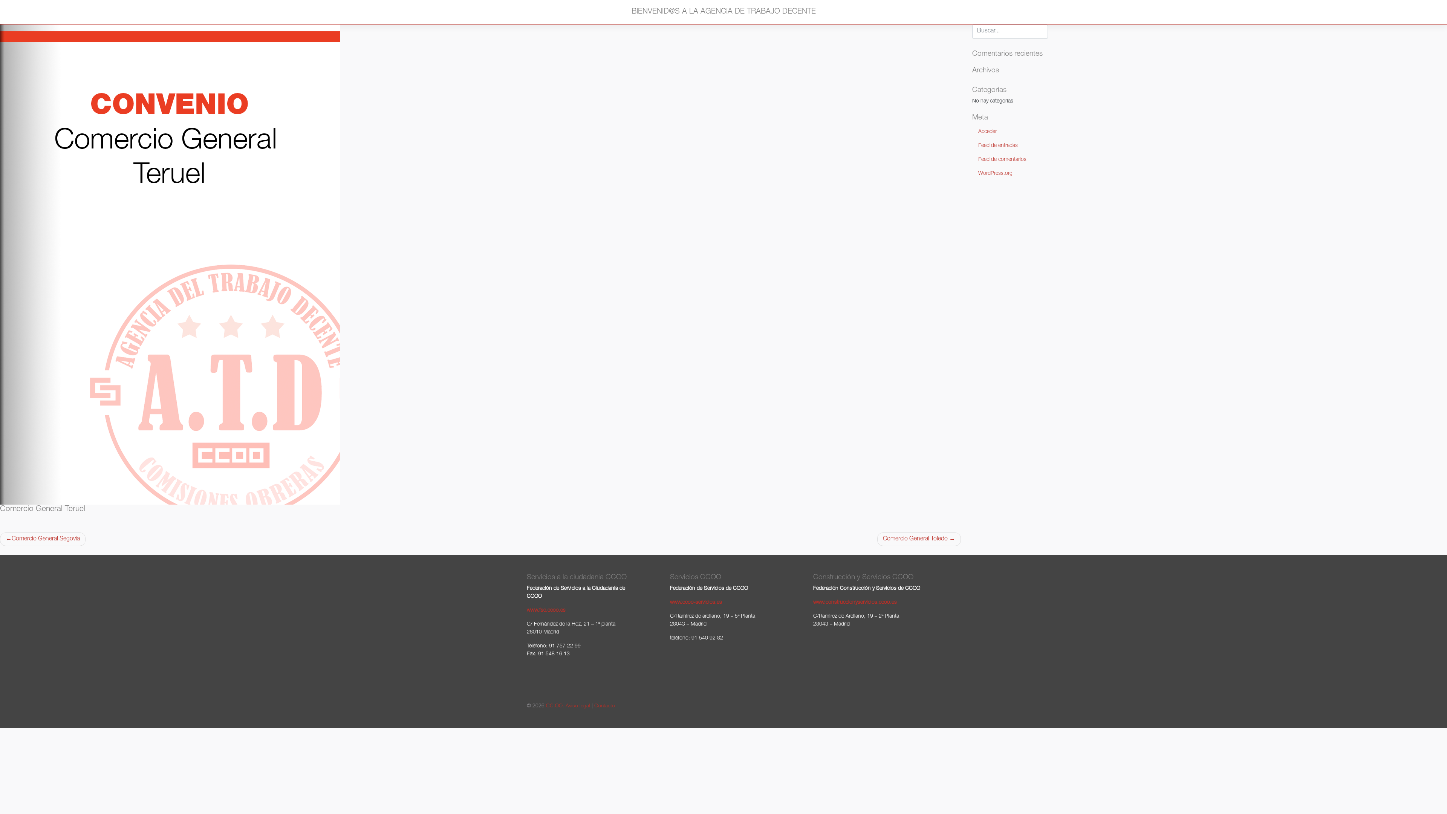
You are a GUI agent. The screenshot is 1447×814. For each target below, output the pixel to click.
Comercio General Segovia (46, 539)
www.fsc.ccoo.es (546, 610)
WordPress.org (995, 173)
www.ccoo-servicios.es (696, 602)
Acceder (987, 132)
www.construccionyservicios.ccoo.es (855, 602)
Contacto (604, 706)
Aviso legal (578, 706)
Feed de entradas (998, 145)
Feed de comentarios (1002, 159)
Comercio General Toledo (915, 539)
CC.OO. (555, 706)
